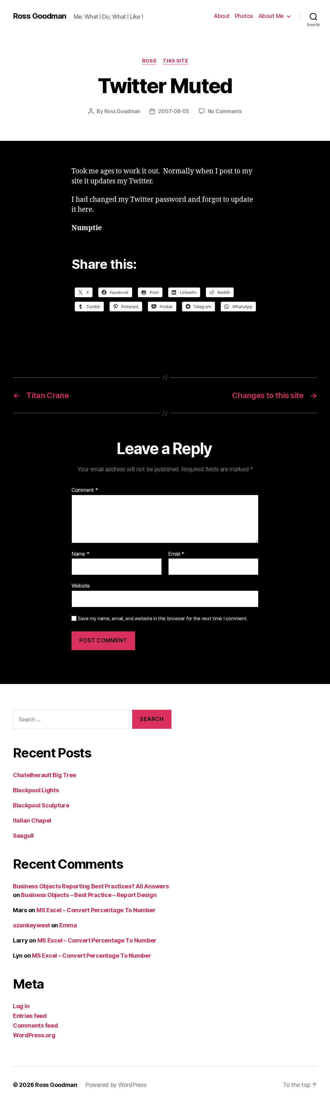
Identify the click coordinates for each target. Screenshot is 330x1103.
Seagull (23, 835)
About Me (271, 16)
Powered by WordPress (116, 1084)
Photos (244, 16)
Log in (21, 1006)
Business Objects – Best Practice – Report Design (88, 895)
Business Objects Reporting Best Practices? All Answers (91, 886)
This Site (175, 61)
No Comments (225, 111)
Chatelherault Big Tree (44, 775)
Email (176, 554)
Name (80, 554)
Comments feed (35, 1025)
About (222, 16)
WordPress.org (34, 1035)
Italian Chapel (32, 820)
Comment (85, 490)
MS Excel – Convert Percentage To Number (95, 910)
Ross (149, 61)
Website (81, 585)
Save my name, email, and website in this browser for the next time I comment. (163, 618)
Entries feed (30, 1015)
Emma (68, 925)
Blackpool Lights (36, 790)
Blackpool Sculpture (41, 805)
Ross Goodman (39, 16)
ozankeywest (31, 925)
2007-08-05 (173, 111)
